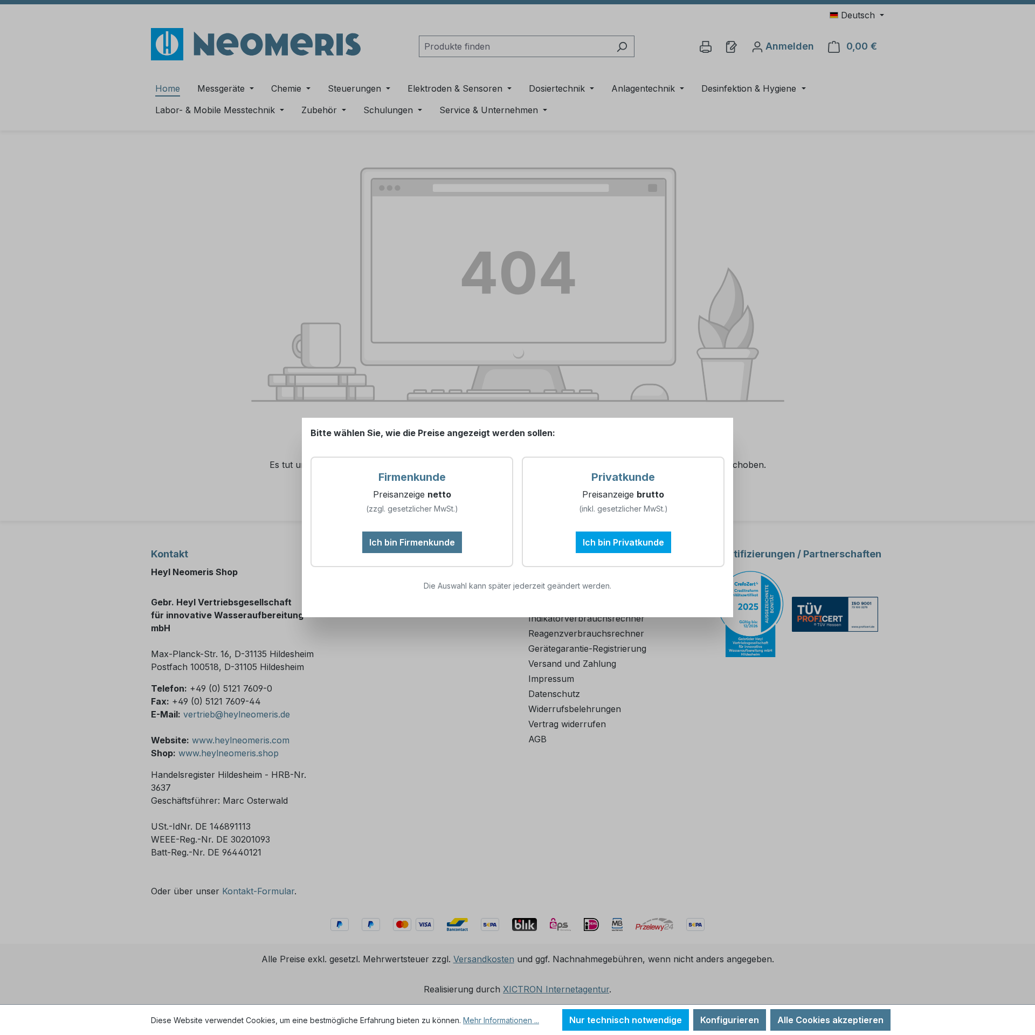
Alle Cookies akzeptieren (830, 1020)
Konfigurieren (729, 1020)
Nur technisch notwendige (625, 1020)
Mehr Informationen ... (501, 1020)
